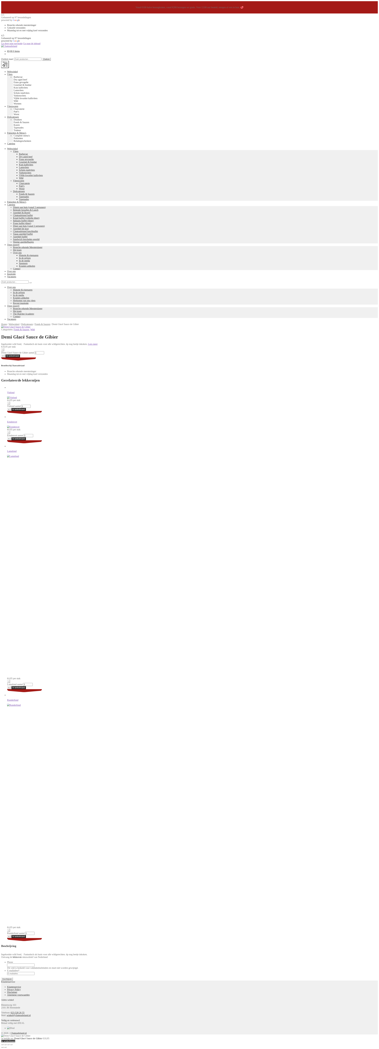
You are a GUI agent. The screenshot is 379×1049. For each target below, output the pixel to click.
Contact (16, 268)
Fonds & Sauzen (26, 194)
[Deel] (8, 1044)
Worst (21, 188)
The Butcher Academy (23, 314)
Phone (10, 962)
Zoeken (46, 59)
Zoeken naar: (7, 59)
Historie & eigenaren (28, 255)
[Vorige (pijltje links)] (2, 1047)
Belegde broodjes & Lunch (25, 210)
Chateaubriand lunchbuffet (25, 231)
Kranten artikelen (27, 266)
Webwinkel (12, 71)
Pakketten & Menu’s (16, 133)
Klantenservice (14, 987)
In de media (24, 260)
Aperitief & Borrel (21, 212)
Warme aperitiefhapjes (23, 242)
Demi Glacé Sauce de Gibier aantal (17, 352)
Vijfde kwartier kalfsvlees (31, 175)
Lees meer (93, 344)
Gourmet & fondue (28, 162)
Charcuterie (24, 183)
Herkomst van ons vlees (24, 300)
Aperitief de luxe (21, 228)
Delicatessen (13, 117)
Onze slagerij (13, 244)
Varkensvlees (25, 172)
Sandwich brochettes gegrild (26, 239)
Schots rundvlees (27, 170)
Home (4, 324)
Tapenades (24, 196)
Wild (21, 178)
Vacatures (11, 276)
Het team (17, 250)
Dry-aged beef (25, 156)
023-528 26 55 (17, 1012)
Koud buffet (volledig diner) (26, 218)
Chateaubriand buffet (23, 215)
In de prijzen (25, 258)
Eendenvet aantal (15, 435)
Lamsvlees (24, 167)
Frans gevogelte (26, 159)
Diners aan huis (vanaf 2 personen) (29, 207)
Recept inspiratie (21, 303)
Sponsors (23, 263)
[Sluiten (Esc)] (11, 1044)
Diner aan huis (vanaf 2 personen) (29, 226)
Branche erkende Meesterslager (27, 247)
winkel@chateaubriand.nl (19, 1015)
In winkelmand (13, 356)
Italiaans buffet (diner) (23, 220)
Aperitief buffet (20, 236)
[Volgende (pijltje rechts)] (5, 1047)
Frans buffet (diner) (22, 223)
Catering (11, 143)
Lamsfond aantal (15, 684)
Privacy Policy (14, 989)
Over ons (17, 252)
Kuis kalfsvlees (26, 164)
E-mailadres (13, 970)
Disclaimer (12, 992)
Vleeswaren (12, 106)
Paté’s (21, 186)
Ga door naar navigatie (12, 43)
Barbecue (23, 154)
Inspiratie (11, 274)
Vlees (9, 74)
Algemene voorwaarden (18, 995)
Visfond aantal (14, 406)
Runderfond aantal (15, 933)
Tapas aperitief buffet (23, 234)
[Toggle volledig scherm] (5, 1044)
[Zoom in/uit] (2, 1044)
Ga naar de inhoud (31, 43)
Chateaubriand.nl (19, 1033)
